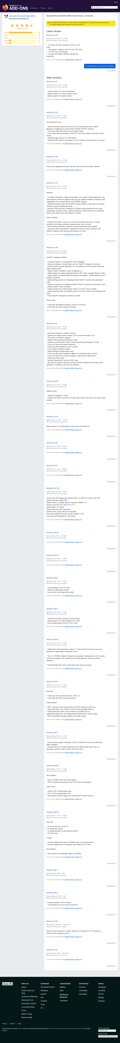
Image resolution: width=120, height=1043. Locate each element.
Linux (43, 1004)
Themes (43, 8)
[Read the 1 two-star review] (23, 40)
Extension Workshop (29, 997)
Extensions (34, 8)
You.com (77, 199)
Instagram (102, 987)
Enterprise (64, 1001)
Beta (61, 990)
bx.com (102, 140)
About (23, 987)
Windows (44, 990)
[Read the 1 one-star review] (23, 43)
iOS (42, 997)
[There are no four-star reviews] (23, 35)
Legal (19, 1023)
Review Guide (26, 1017)
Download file (111, 70)
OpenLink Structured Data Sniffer (22, 16)
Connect (82, 987)
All (42, 1008)
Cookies (12, 1023)
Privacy (4, 1023)
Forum (23, 1010)
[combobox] (104, 7)
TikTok (101, 994)
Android (44, 1001)
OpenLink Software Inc (20, 18)
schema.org (63, 498)
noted (20, 1028)
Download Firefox (48, 987)
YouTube (101, 990)
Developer (83, 994)
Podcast (101, 1001)
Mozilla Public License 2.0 (73, 59)
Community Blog (27, 1007)
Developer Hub (27, 1000)
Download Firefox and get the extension (100, 66)
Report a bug (26, 1014)
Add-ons (25, 984)
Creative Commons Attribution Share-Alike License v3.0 (65, 1028)
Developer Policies (28, 1003)
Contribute (83, 990)
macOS (43, 994)
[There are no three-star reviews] (23, 38)
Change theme (102, 1034)
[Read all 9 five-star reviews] (23, 32)
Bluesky (101, 997)
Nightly (62, 987)
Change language (103, 1028)
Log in (116, 2)
